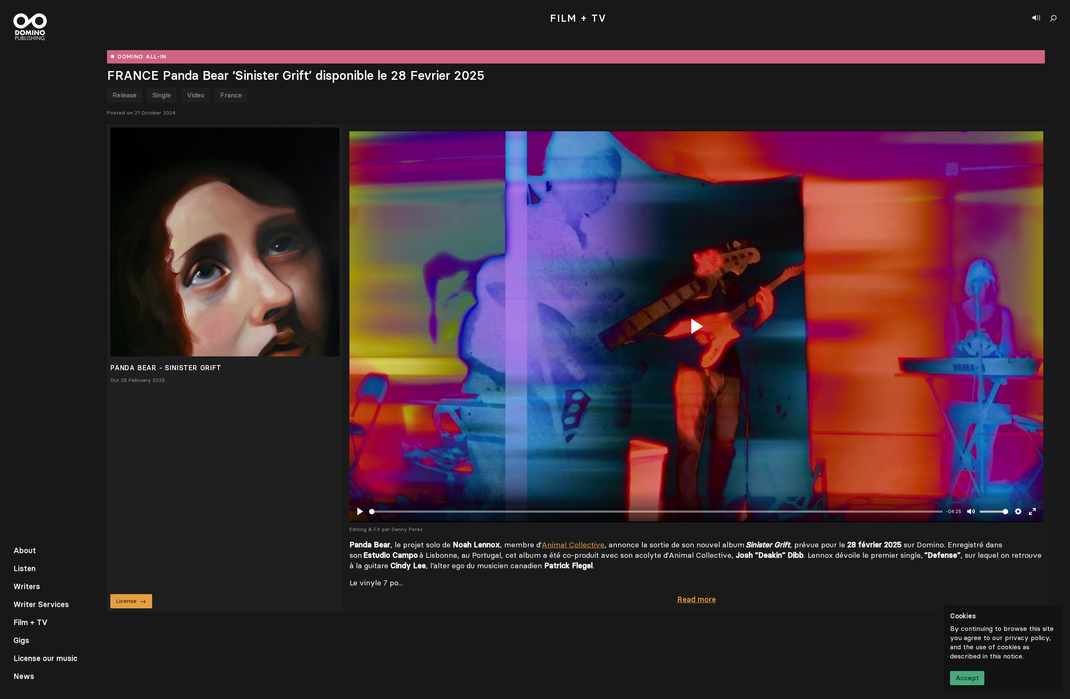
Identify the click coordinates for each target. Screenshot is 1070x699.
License (126, 601)
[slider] (656, 512)
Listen (24, 568)
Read (696, 599)
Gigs (21, 640)
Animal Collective (573, 544)
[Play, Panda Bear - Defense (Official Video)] (696, 326)
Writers (26, 586)
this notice (1006, 656)
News (23, 676)
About (24, 550)
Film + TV (30, 622)
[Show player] (1036, 18)
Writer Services (41, 604)
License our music (45, 658)
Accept (967, 678)
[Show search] (1053, 18)
